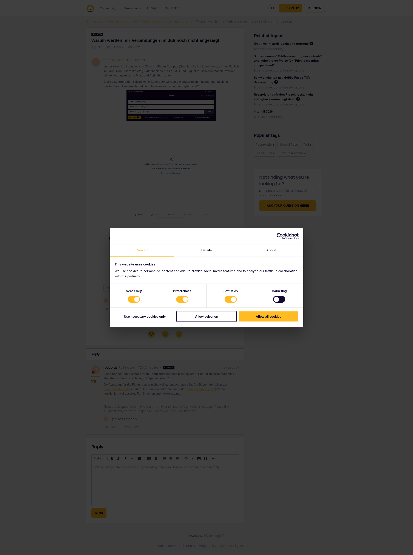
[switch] (182, 299)
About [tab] (271, 250)
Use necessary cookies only (145, 316)
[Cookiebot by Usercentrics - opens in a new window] (280, 236)
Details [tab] (206, 250)
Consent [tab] (142, 250)
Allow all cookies (268, 316)
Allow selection (206, 316)
